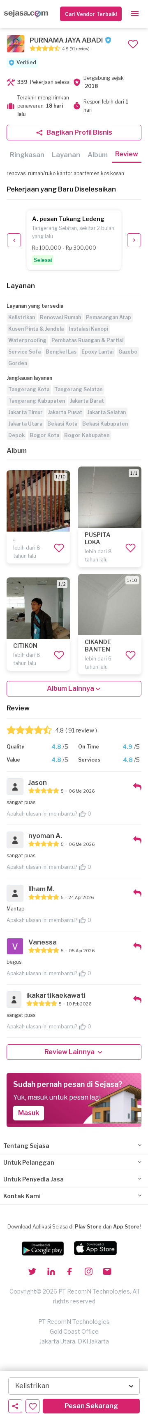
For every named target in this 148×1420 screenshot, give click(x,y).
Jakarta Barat (87, 401)
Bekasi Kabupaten (105, 424)
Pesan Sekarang (91, 1406)
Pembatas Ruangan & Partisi (87, 340)
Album (98, 155)
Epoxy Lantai (97, 352)
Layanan (66, 155)
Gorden (17, 363)
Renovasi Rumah (60, 317)
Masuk (28, 1113)
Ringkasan (27, 155)
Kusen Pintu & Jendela (36, 329)
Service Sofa (24, 352)
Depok (16, 435)
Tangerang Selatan (78, 389)
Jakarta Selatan (106, 412)
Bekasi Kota (62, 424)
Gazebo (127, 352)
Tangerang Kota (28, 389)
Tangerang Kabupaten (36, 401)
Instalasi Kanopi (88, 329)
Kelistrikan (21, 317)
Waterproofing (27, 340)
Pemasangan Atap (108, 317)
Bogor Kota (44, 435)
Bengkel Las (61, 352)
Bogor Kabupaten (86, 435)
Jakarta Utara (25, 424)
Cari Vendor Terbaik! (91, 14)
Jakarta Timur (25, 412)
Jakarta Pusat (65, 412)
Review (126, 154)
